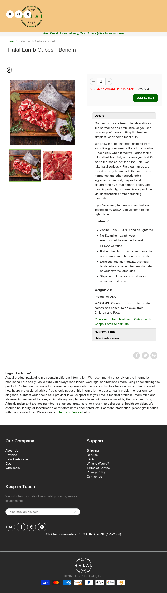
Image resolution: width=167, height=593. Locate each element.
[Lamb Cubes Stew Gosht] (43, 112)
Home (9, 41)
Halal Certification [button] (107, 338)
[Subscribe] (74, 511)
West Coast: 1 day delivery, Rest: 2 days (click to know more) (83, 33)
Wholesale (12, 468)
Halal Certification (17, 459)
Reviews (11, 455)
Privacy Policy (96, 472)
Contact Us (94, 476)
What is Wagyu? (98, 463)
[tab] (124, 115)
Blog (8, 463)
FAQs (90, 459)
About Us (11, 450)
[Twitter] (10, 527)
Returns (92, 455)
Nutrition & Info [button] (105, 331)
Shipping (93, 450)
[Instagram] (42, 527)
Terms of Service (70, 412)
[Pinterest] (31, 527)
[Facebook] (21, 527)
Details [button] (99, 115)
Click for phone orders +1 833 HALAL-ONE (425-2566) (83, 534)
